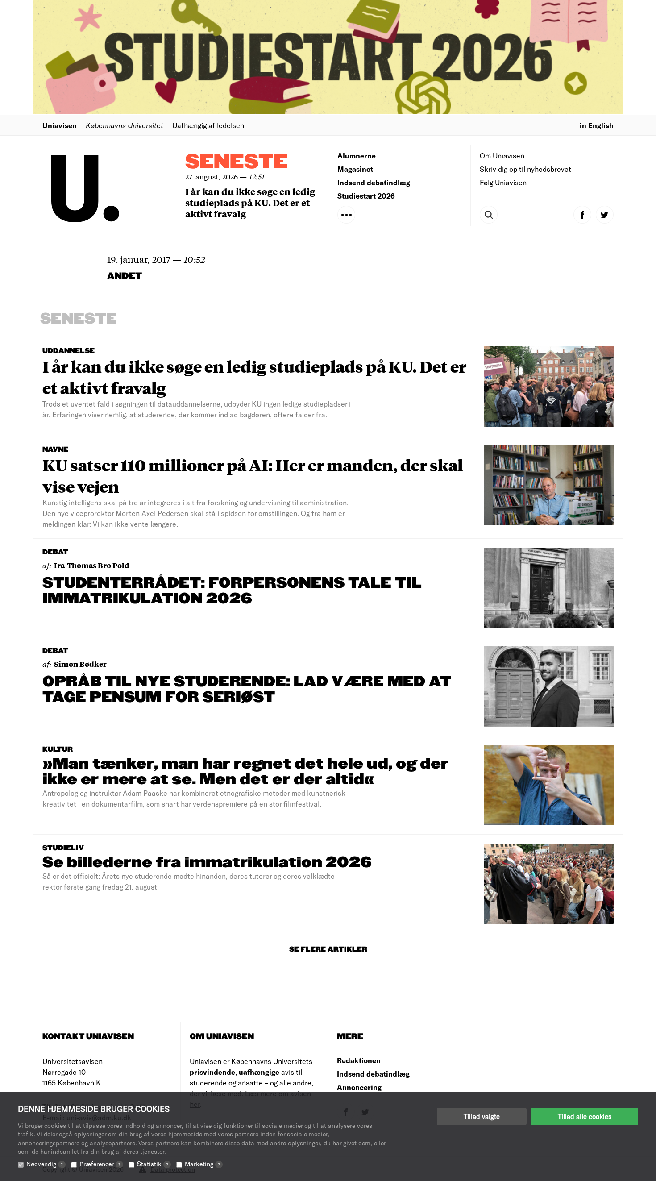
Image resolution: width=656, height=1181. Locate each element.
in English (597, 125)
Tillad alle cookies (584, 1116)
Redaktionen (359, 1060)
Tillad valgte (482, 1116)
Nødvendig (44, 1164)
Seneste (236, 162)
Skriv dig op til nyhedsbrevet (525, 169)
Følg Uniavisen (503, 182)
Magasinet (355, 169)
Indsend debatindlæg (373, 182)
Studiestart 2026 (366, 195)
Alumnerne (356, 155)
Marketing (202, 1164)
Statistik (152, 1164)
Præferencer (99, 1164)
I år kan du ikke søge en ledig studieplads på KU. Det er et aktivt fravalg (250, 202)
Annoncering (359, 1087)
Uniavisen (59, 125)
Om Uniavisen (502, 155)
